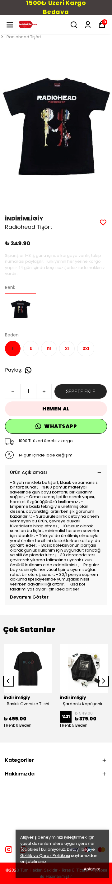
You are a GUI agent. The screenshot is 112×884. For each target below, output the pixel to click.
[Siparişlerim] (88, 25)
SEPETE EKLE (81, 391)
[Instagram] (8, 849)
